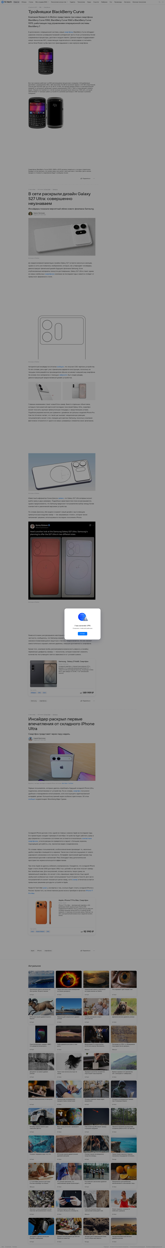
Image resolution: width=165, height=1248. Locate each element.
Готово (82, 633)
